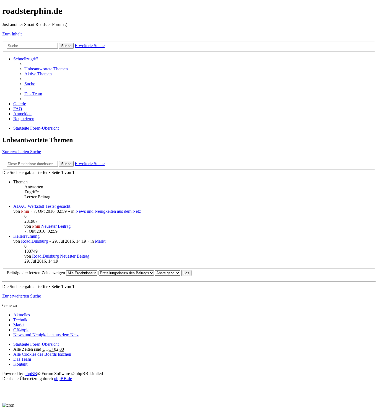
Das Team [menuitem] (33, 93)
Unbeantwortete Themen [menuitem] (46, 68)
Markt (100, 241)
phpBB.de (63, 378)
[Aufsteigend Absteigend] (167, 272)
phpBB (30, 373)
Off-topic (21, 329)
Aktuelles (21, 314)
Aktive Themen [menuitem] (38, 73)
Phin (25, 211)
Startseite (21, 344)
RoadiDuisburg (34, 241)
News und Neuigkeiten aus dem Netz (108, 211)
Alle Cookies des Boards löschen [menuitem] (42, 354)
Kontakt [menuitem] (20, 364)
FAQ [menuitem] (17, 108)
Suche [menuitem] (29, 83)
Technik (20, 319)
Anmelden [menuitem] (22, 113)
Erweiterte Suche (90, 45)
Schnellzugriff (25, 59)
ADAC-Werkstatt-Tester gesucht (41, 206)
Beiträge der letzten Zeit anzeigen (36, 272)
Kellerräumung (26, 236)
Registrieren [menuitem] (23, 118)
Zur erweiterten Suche (21, 151)
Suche (66, 46)
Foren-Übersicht (44, 344)
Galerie (19, 103)
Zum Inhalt (12, 34)
